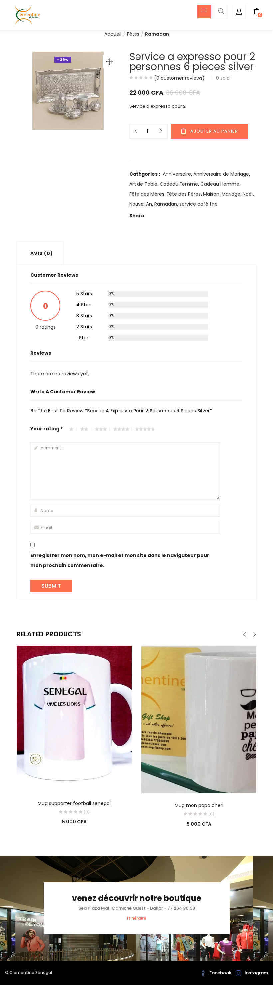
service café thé (198, 204)
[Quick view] (61, 782)
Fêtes (133, 34)
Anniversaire (177, 174)
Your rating (46, 428)
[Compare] (74, 782)
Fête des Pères (184, 194)
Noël (248, 194)
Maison (211, 194)
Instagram (256, 973)
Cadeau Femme (179, 184)
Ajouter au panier (214, 131)
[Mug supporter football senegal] (74, 718)
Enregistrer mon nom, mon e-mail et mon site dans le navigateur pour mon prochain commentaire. (119, 560)
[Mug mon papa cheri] (198, 719)
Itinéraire (136, 918)
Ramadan (157, 34)
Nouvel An (140, 204)
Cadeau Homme (219, 184)
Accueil (112, 34)
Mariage (231, 194)
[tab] (40, 253)
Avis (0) (41, 253)
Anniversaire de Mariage (221, 174)
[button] (257, 12)
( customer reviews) (179, 78)
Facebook (220, 973)
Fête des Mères (146, 194)
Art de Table (143, 184)
